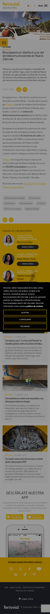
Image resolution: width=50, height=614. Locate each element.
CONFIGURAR (25, 319)
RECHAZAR (25, 326)
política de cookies (34, 306)
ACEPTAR (25, 312)
